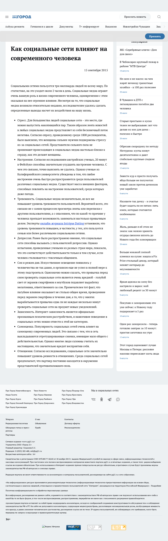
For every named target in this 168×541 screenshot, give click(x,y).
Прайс (38, 427)
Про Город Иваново (43, 395)
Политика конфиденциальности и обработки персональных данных (37, 490)
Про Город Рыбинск (43, 399)
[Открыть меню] (7, 17)
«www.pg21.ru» (28, 441)
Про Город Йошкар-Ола (73, 390)
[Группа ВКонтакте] (93, 399)
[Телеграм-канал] (110, 399)
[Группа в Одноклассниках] (101, 399)
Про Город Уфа (69, 399)
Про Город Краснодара (16, 407)
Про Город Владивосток (73, 403)
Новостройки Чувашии (136, 26)
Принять (155, 36)
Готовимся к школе (42, 26)
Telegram (10, 419)
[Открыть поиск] (159, 17)
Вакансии (111, 26)
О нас (37, 419)
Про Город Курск (13, 399)
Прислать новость (135, 16)
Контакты (69, 419)
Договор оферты (72, 423)
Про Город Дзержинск (44, 403)
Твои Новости (40, 390)
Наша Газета (11, 395)
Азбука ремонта (14, 26)
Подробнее (156, 486)
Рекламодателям (72, 427)
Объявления (40, 423)
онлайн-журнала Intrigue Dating (62, 223)
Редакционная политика (17, 423)
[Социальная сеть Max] (118, 399)
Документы (66, 26)
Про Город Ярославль (72, 395)
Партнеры (10, 435)
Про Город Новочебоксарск (18, 390)
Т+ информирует (89, 26)
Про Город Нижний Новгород (19, 403)
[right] (164, 26)
